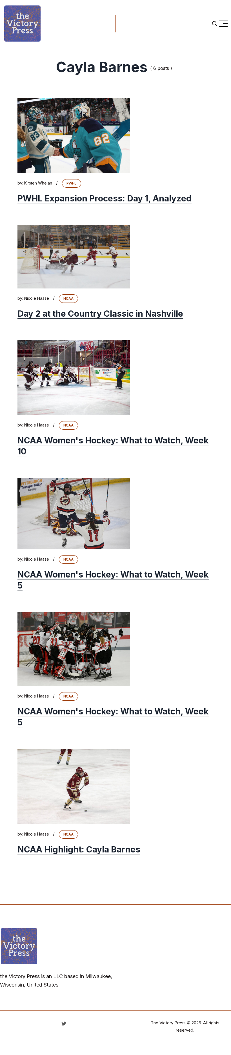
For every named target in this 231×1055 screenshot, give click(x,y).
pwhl (71, 183)
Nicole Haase (36, 298)
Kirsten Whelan (38, 183)
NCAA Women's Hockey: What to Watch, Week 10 (113, 445)
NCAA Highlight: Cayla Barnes (78, 849)
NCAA (68, 298)
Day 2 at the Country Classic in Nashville (100, 313)
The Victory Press (168, 1022)
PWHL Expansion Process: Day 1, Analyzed (104, 198)
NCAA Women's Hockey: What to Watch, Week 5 (113, 579)
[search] (214, 23)
